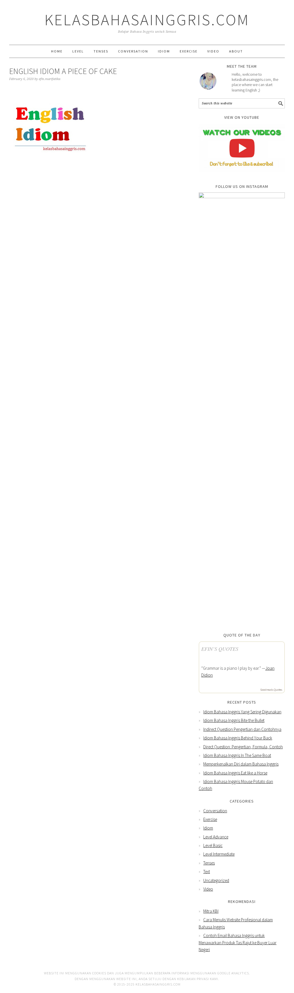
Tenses (209, 863)
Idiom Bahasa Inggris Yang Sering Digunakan (242, 711)
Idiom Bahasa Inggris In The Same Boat (237, 755)
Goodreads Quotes (271, 690)
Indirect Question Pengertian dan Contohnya (242, 729)
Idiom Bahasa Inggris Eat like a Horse (235, 773)
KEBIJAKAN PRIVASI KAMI (197, 979)
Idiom (208, 828)
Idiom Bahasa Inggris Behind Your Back (237, 738)
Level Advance (215, 837)
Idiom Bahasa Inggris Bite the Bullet (233, 720)
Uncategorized (216, 880)
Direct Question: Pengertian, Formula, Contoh (243, 746)
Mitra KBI (210, 911)
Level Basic (213, 845)
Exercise (210, 819)
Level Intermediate (219, 854)
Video (208, 889)
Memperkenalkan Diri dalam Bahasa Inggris (240, 764)
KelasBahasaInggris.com (147, 20)
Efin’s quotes (219, 648)
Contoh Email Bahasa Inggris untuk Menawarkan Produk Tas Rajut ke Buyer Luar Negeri (237, 942)
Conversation (215, 810)
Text (206, 871)
